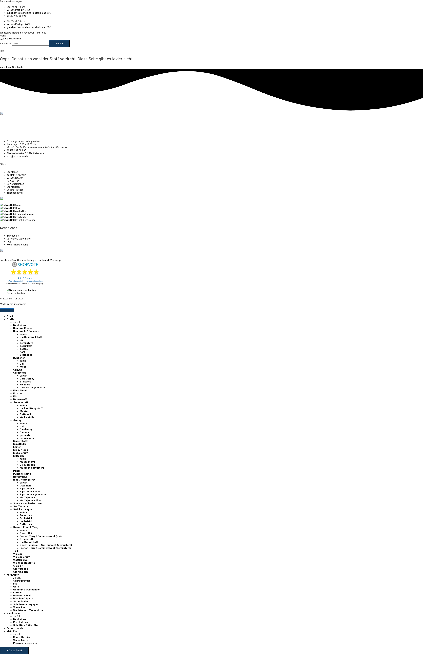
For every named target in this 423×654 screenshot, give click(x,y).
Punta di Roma (22, 473)
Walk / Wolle (27, 417)
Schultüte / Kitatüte (25, 625)
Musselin (18, 455)
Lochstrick (26, 521)
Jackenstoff (20, 402)
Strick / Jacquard (23, 509)
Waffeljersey (27, 497)
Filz (15, 396)
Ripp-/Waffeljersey (24, 479)
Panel (16, 470)
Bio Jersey (26, 429)
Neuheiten (19, 325)
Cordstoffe (19, 372)
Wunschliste (20, 640)
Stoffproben (20, 568)
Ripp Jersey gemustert (33, 494)
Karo (22, 351)
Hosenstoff (20, 399)
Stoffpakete (20, 506)
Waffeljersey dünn (30, 500)
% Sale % (18, 565)
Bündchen (19, 357)
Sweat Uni (26, 533)
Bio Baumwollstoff (31, 337)
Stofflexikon (20, 571)
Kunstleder (19, 444)
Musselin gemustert (32, 467)
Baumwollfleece (22, 328)
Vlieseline (19, 607)
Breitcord (25, 381)
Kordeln (17, 592)
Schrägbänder (21, 580)
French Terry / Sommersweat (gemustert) (45, 548)
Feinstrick (26, 515)
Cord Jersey (27, 378)
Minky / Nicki (20, 449)
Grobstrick (26, 518)
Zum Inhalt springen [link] (11, 1)
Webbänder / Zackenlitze (28, 610)
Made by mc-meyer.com (13, 304)
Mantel (24, 411)
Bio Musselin (27, 464)
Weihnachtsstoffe (24, 562)
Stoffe (10, 319)
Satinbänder (20, 601)
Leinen (17, 447)
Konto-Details (21, 637)
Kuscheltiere (20, 622)
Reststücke (20, 476)
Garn (16, 586)
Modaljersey (20, 452)
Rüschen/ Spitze (23, 598)
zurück (16, 322)
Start (10, 316)
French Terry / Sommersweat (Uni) (41, 536)
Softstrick (26, 524)
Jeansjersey (27, 438)
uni (21, 340)
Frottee (17, 393)
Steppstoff (26, 539)
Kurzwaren (13, 574)
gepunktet (26, 345)
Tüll (15, 551)
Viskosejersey (21, 556)
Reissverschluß (22, 595)
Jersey (17, 420)
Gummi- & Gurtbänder (26, 589)
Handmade (13, 613)
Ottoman (25, 485)
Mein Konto (13, 631)
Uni (22, 363)
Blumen (24, 432)
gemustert (26, 343)
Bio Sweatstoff (29, 542)
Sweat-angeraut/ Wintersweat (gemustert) (46, 545)
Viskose (17, 553)
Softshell (25, 414)
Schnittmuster (15, 628)
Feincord (25, 384)
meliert (24, 366)
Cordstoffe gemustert (33, 387)
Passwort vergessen (25, 643)
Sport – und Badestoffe (27, 503)
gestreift (25, 348)
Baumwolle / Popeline (26, 331)
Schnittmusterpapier (26, 604)
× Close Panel (14, 650)
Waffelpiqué (20, 559)
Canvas (17, 369)
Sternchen (26, 354)
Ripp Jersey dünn (30, 491)
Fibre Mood (20, 390)
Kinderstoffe (20, 441)
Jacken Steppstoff (31, 408)
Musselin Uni (27, 461)
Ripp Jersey (27, 488)
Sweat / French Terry (26, 527)
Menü (3, 35)
